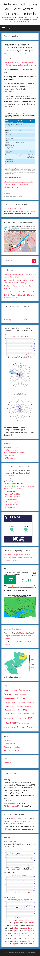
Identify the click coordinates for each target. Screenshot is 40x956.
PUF (7, 718)
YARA (28, 727)
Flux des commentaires (12, 747)
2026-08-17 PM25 (10, 502)
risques (25, 718)
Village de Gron (9, 455)
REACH (20, 718)
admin (26, 54)
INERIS (32, 703)
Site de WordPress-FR (11, 750)
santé (16, 723)
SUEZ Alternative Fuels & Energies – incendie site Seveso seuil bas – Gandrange (19, 635)
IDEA (22, 703)
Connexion (7, 741)
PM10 (18, 494)
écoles (33, 727)
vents (23, 727)
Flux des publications (11, 744)
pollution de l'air (19, 714)
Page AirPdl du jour (10, 841)
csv (5, 334)
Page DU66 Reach (10, 803)
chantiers (23, 694)
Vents (25, 923)
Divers (8, 194)
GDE (19, 702)
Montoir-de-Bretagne (26, 706)
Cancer (7, 694)
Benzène (23, 690)
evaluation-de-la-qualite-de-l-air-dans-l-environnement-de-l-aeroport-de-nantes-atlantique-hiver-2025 (18, 557)
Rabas (9, 718)
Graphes (15, 923)
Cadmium (7, 99)
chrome (20, 698)
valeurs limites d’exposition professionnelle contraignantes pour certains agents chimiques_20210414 (18, 184)
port (5, 718)
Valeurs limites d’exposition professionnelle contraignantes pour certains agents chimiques (18, 47)
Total (19, 727)
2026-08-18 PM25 (10, 499)
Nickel (13, 710)
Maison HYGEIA (9, 763)
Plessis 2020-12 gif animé (12, 489)
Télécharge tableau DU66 (13, 806)
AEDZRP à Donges (10, 458)
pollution (8, 713)
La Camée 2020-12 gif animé (25, 486)
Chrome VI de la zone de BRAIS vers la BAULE (19, 292)
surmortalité (12, 727)
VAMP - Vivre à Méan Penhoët (14, 453)
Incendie (27, 703)
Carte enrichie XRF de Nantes (14, 208)
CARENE (17, 694)
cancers (13, 694)
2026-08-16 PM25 (10, 504)
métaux (7, 709)
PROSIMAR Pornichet (11, 447)
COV (33, 698)
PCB (16, 710)
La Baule (15, 706)
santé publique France (24, 723)
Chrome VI (27, 699)
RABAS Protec (15, 718)
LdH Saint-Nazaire (10, 450)
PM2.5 (24, 710)
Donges (7, 702)
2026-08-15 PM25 (10, 507)
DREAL (14, 702)
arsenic (15, 690)
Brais (31, 691)
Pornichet (30, 713)
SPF (31, 723)
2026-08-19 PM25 (10, 497)
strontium (6, 727)
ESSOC (14, 818)
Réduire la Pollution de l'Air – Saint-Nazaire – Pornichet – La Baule (20, 9)
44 (33, 818)
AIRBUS (7, 690)
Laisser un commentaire (14, 196)
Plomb (19, 710)
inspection (8, 706)
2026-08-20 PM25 (10, 494)
